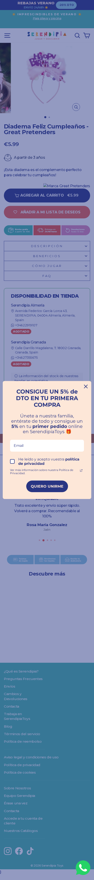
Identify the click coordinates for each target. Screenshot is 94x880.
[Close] (85, 386)
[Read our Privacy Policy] (81, 470)
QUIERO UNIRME (47, 486)
